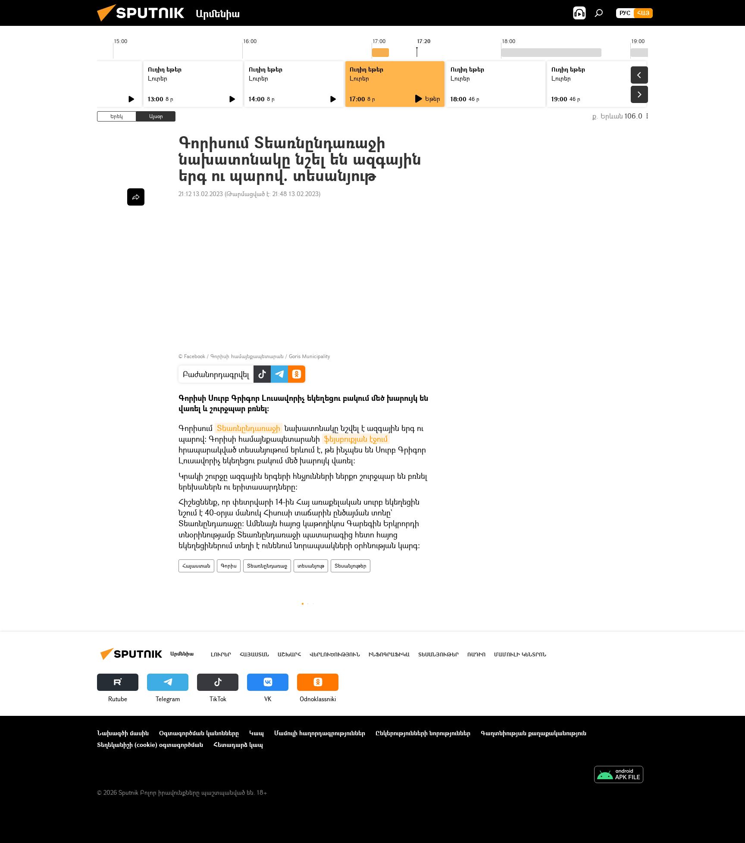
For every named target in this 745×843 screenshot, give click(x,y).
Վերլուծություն (335, 654)
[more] (135, 197)
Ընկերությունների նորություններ (423, 733)
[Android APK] (618, 775)
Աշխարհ (289, 654)
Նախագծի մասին (123, 733)
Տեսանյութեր (350, 565)
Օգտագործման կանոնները (199, 733)
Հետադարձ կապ (238, 744)
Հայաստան (196, 565)
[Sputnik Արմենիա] (144, 23)
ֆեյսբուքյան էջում (356, 439)
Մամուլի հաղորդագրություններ (319, 733)
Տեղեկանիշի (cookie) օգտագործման (150, 744)
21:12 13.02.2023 (200, 194)
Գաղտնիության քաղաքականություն (533, 733)
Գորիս (229, 565)
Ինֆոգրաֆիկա (389, 654)
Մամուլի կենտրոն (520, 654)
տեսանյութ (310, 565)
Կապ (256, 733)
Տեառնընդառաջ (267, 565)
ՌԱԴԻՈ (476, 654)
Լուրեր (157, 78)
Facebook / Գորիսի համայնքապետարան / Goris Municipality (257, 356)
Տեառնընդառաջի (248, 428)
